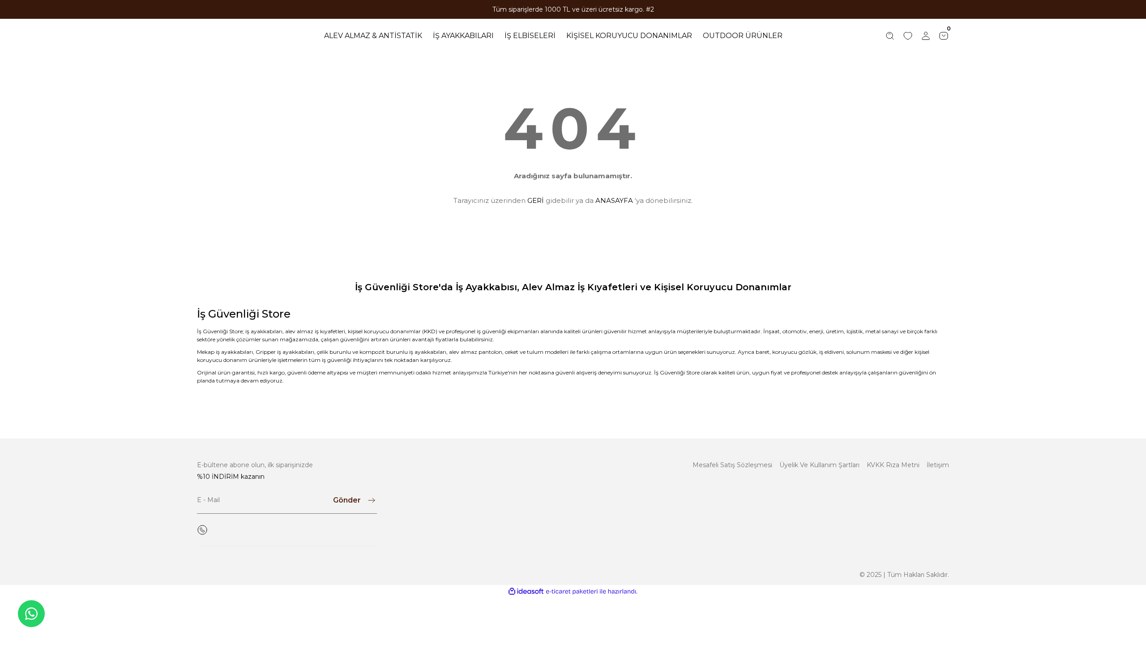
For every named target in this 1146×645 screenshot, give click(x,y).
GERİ (535, 200)
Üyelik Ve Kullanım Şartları (819, 465)
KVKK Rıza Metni (893, 465)
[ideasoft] (526, 591)
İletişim (938, 465)
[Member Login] (925, 35)
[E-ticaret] (572, 592)
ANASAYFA (614, 200)
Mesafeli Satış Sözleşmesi (732, 465)
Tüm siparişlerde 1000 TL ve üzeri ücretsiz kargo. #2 (573, 9)
